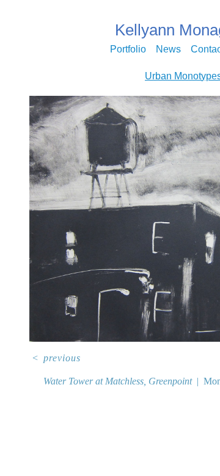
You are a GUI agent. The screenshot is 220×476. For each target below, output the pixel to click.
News (168, 49)
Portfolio (128, 49)
